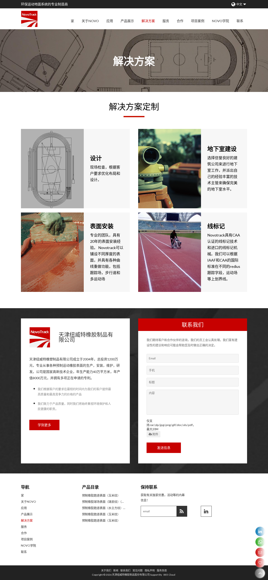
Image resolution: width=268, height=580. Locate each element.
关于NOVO (90, 21)
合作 (180, 21)
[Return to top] (260, 573)
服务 (165, 21)
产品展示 (127, 21)
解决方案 (148, 21)
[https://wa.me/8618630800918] (260, 542)
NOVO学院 (220, 21)
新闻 (115, 570)
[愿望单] (260, 562)
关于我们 (106, 570)
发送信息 (163, 448)
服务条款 (162, 570)
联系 (240, 21)
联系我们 (125, 570)
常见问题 (138, 570)
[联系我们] (260, 552)
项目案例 (197, 21)
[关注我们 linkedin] (206, 511)
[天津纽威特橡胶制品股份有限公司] (29, 18)
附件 (155, 434)
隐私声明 (150, 570)
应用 (109, 21)
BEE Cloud (169, 574)
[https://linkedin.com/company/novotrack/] (260, 531)
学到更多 (44, 425)
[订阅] (182, 511)
